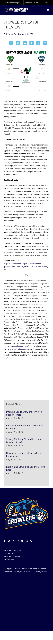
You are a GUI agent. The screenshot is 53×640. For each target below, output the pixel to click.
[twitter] (14, 541)
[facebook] (5, 541)
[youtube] (22, 541)
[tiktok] (9, 541)
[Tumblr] (31, 43)
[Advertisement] (22, 379)
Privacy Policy (19, 571)
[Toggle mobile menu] (48, 9)
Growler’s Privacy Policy (36, 571)
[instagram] (18, 541)
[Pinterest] (38, 43)
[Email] (45, 43)
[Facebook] (11, 43)
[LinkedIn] (24, 43)
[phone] (31, 541)
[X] (18, 43)
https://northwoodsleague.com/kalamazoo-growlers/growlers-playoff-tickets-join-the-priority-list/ (26, 266)
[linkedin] (27, 541)
